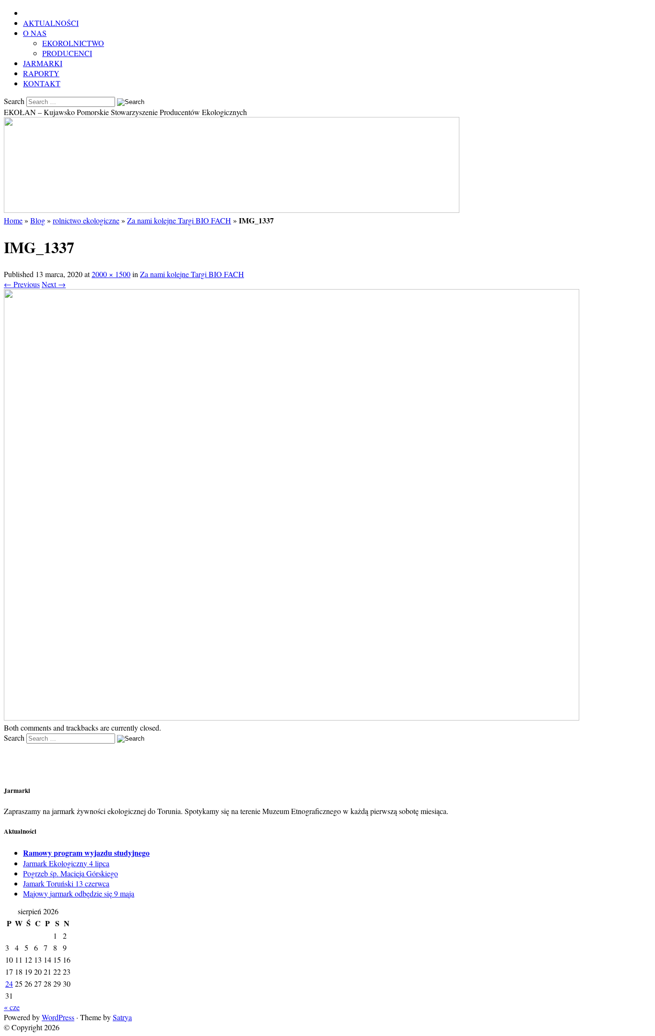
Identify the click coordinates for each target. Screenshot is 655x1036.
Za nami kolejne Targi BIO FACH (179, 220)
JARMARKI (42, 63)
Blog (37, 220)
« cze (12, 1007)
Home (13, 220)
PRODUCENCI (67, 53)
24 (9, 983)
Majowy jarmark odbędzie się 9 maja (78, 893)
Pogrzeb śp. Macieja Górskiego (70, 873)
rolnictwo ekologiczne (86, 220)
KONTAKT (41, 83)
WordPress (58, 1017)
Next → (54, 284)
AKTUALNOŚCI (51, 23)
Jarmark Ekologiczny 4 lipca (66, 863)
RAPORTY (41, 73)
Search (14, 101)
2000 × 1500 (111, 274)
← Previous (22, 284)
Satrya (122, 1017)
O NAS (35, 33)
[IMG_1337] (291, 717)
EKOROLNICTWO (73, 43)
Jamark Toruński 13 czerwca (66, 883)
